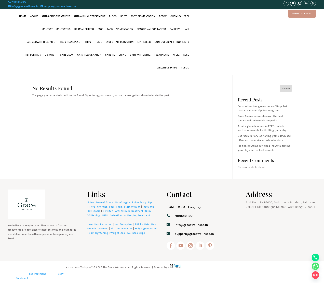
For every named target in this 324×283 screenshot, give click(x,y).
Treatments (161, 54)
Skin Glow (67, 54)
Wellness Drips (167, 67)
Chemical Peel (179, 16)
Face (100, 29)
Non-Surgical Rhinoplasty (171, 41)
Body (123, 16)
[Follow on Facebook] (286, 3)
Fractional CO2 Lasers (151, 29)
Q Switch (50, 54)
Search (286, 88)
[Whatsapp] (315, 266)
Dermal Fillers (84, 29)
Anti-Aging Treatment (56, 16)
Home (22, 16)
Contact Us (63, 29)
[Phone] (315, 257)
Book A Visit (302, 13)
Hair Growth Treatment (41, 41)
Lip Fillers (144, 41)
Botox (163, 16)
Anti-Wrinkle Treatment (89, 16)
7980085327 (18, 2)
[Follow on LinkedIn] (306, 3)
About (34, 16)
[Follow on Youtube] (293, 3)
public (185, 67)
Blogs (113, 16)
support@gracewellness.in (59, 6)
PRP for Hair (33, 54)
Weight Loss (181, 54)
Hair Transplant (71, 41)
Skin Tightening (115, 54)
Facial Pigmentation (120, 29)
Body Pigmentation (142, 16)
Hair (186, 29)
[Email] (315, 275)
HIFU (88, 41)
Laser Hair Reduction (120, 41)
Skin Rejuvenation (89, 54)
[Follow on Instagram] (299, 3)
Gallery (175, 29)
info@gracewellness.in (24, 6)
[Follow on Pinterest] (313, 3)
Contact (47, 29)
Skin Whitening (140, 54)
